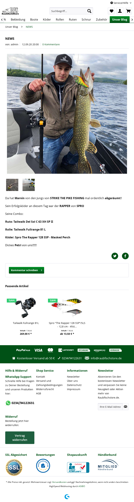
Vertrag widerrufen (19, 438)
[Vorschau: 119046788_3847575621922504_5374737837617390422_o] (12, 185)
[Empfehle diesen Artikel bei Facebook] (125, 256)
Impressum (73, 389)
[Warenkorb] (128, 10)
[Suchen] (89, 10)
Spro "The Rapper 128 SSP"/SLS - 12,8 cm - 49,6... (67, 324)
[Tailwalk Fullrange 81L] (26, 307)
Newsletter (73, 376)
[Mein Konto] (119, 10)
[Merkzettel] (111, 10)
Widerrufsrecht (45, 389)
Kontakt (40, 376)
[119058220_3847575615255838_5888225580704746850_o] (67, 113)
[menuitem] (71, 10)
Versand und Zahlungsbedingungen (49, 383)
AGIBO (82, 486)
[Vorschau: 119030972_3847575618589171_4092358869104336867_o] (29, 185)
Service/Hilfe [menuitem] (121, 3)
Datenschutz (74, 385)
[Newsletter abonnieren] (125, 406)
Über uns (72, 380)
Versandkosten (59, 482)
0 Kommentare (51, 44)
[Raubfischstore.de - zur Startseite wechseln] (10, 10)
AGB (38, 393)
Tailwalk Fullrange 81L (26, 323)
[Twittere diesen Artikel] (116, 256)
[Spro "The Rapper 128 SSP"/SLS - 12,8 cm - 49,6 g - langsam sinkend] (67, 307)
